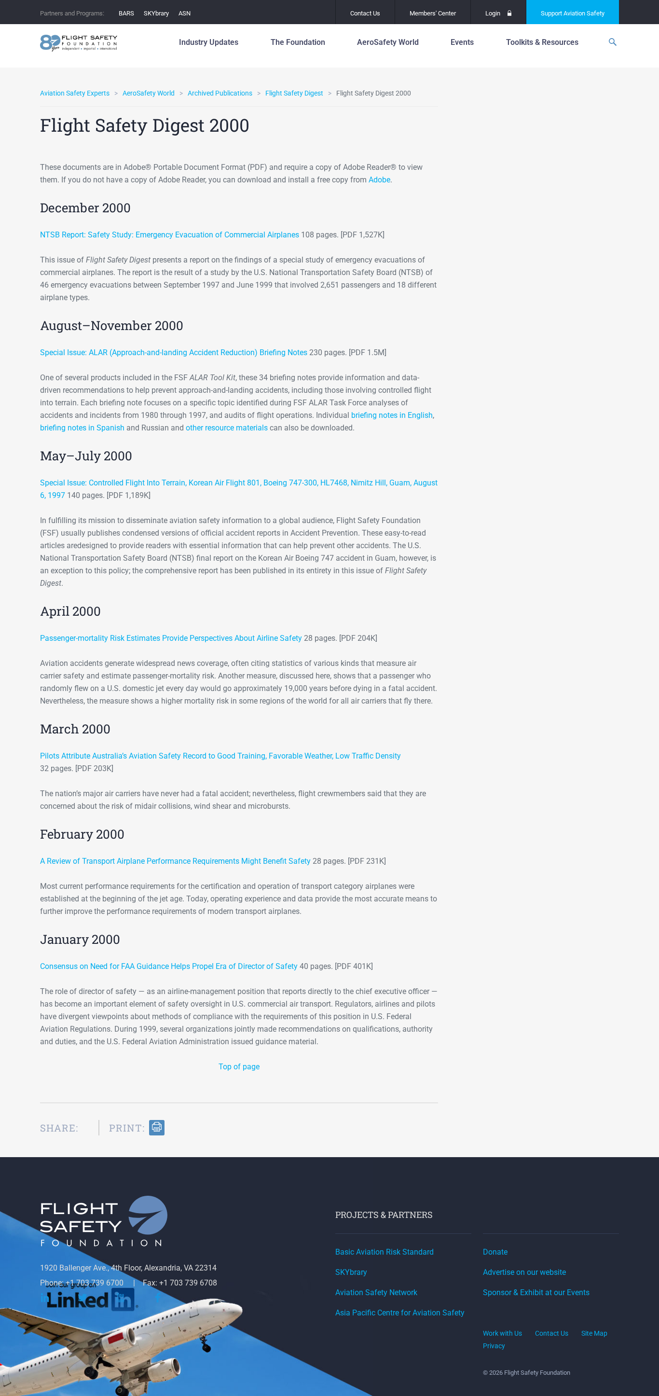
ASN (184, 13)
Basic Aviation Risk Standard (384, 1252)
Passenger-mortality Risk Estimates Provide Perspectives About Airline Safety (171, 638)
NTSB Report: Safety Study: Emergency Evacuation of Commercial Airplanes (169, 234)
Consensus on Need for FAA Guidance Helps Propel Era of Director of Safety (169, 966)
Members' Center (433, 13)
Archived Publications (220, 93)
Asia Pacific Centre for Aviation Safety (400, 1312)
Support (572, 13)
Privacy (494, 1346)
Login (492, 13)
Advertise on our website (524, 1272)
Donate (495, 1252)
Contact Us (365, 13)
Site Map (594, 1333)
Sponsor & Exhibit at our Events (536, 1292)
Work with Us (502, 1333)
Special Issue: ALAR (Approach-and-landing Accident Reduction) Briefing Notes (173, 352)
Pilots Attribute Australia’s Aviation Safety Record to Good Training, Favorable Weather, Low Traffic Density (220, 755)
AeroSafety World (149, 93)
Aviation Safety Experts (75, 93)
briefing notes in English (392, 415)
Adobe (379, 179)
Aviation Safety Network (376, 1292)
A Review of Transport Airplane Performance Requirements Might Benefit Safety (175, 861)
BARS (126, 13)
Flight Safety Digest (294, 93)
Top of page (239, 1066)
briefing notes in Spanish (82, 427)
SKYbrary (156, 13)
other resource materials (227, 427)
